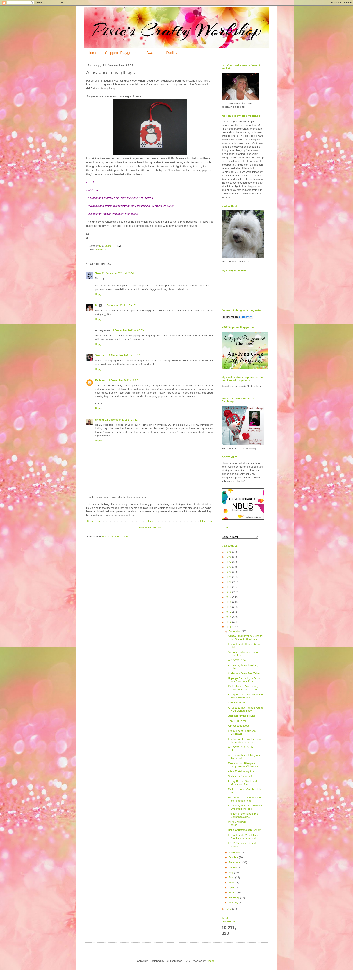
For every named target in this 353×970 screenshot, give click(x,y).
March (233, 892)
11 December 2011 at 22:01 (123, 380)
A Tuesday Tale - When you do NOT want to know (245, 709)
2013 (229, 617)
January (234, 902)
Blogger (210, 960)
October (234, 857)
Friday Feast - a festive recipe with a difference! (245, 696)
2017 (229, 597)
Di (96, 305)
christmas (101, 249)
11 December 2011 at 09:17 (119, 305)
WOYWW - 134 (237, 660)
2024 (229, 562)
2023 (229, 566)
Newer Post (94, 521)
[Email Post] (118, 246)
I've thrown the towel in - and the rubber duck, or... (244, 740)
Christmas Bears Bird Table (244, 673)
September (235, 862)
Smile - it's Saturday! (240, 776)
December (235, 631)
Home (92, 53)
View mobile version (149, 527)
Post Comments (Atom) (115, 536)
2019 (229, 586)
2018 (229, 591)
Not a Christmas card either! (244, 829)
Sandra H (100, 355)
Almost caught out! (239, 725)
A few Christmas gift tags (242, 771)
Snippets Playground (122, 53)
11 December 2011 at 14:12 (124, 355)
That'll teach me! (237, 720)
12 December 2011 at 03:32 (121, 419)
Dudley (171, 53)
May (231, 882)
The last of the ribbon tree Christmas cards (243, 815)
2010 (229, 908)
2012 (229, 622)
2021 (229, 577)
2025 (229, 556)
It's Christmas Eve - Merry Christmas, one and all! (243, 688)
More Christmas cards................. (239, 823)
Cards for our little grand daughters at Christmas (243, 765)
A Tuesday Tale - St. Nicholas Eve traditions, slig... (245, 807)
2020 (229, 582)
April (232, 887)
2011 (229, 627)
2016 (229, 602)
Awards (152, 53)
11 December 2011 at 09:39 (127, 330)
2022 (229, 571)
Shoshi (99, 419)
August (233, 867)
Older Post (206, 521)
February (234, 897)
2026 (229, 551)
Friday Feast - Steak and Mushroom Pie (242, 783)
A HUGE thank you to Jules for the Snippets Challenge (245, 637)
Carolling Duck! (237, 702)
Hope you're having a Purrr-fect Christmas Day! (244, 680)
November (235, 852)
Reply (98, 294)
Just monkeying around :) (243, 715)
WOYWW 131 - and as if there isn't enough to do (245, 799)
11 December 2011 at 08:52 (118, 273)
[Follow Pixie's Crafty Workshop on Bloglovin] (237, 318)
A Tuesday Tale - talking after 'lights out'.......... (245, 757)
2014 (229, 612)
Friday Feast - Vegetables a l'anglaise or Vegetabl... (244, 837)
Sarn (98, 273)
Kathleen (100, 380)
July (231, 872)
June (232, 877)
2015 (229, 607)
